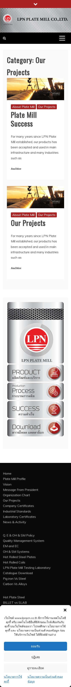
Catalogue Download (18, 573)
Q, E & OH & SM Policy (19, 535)
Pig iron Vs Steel (14, 578)
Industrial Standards (17, 511)
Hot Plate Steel (14, 597)
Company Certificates (18, 506)
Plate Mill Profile (14, 479)
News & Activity (14, 522)
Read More (16, 168)
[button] (65, 610)
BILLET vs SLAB (15, 602)
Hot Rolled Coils (14, 562)
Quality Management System (23, 541)
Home (7, 473)
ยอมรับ (35, 646)
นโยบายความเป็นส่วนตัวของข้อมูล (45, 679)
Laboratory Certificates (19, 517)
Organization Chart (16, 495)
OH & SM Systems (16, 552)
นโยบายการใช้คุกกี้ (13, 679)
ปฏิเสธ (35, 657)
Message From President (20, 490)
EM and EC (11, 546)
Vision (7, 484)
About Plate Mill (23, 107)
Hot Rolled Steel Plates (19, 557)
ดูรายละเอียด (35, 668)
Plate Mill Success (24, 118)
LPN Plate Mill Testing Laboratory (27, 568)
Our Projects (46, 107)
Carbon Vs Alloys (15, 584)
